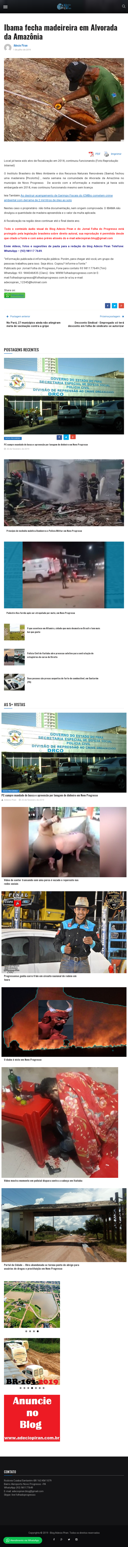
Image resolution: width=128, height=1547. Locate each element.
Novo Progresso (12, 438)
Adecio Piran (21, 45)
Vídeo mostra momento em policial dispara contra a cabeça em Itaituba (43, 1180)
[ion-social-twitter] (69, 1539)
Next (55, 1303)
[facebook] (107, 306)
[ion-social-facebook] (54, 1539)
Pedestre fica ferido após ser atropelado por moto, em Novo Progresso (40, 613)
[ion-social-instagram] (76, 1539)
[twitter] (115, 306)
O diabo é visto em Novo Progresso (23, 1059)
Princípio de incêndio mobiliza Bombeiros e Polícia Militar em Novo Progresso (44, 530)
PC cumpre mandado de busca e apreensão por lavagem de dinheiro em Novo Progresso (46, 444)
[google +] (121, 306)
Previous (8, 1303)
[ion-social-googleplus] (61, 1539)
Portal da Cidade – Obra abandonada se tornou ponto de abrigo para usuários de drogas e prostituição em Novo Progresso (41, 1266)
